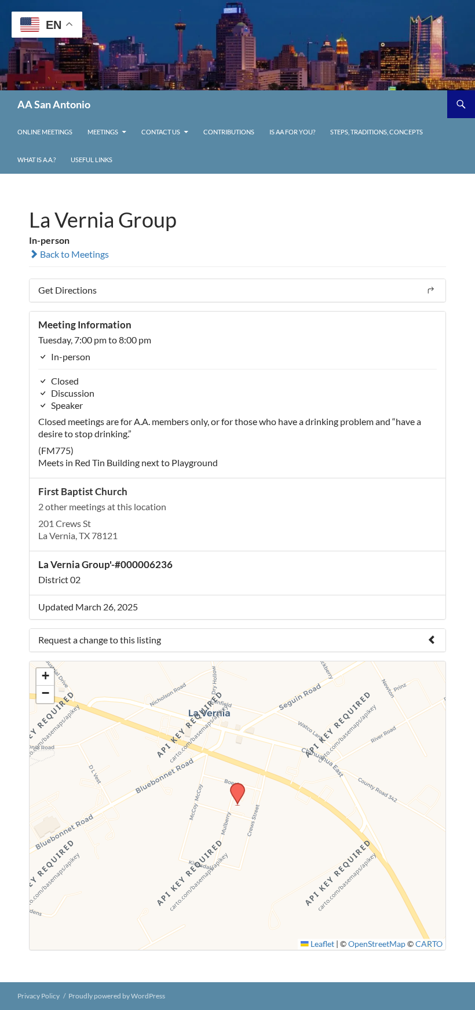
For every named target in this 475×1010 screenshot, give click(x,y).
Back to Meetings (73, 253)
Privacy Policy (38, 995)
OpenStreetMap (376, 944)
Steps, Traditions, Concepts (376, 132)
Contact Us (160, 132)
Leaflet (321, 944)
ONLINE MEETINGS (44, 132)
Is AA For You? (292, 132)
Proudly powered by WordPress (116, 995)
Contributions (228, 132)
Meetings (102, 132)
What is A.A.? (36, 159)
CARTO (429, 944)
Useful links (91, 159)
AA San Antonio (53, 104)
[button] (233, 786)
